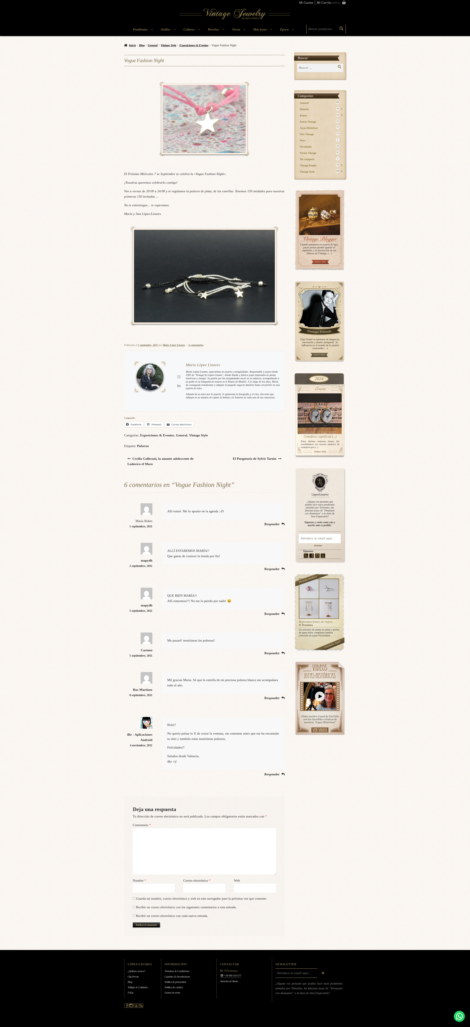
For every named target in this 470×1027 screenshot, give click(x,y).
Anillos (165, 29)
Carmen (146, 650)
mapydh (146, 560)
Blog (142, 45)
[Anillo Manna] (329, 589)
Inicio (132, 45)
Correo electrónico (197, 880)
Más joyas (260, 29)
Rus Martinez (142, 690)
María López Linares (174, 345)
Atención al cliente (229, 981)
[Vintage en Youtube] (323, 556)
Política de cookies (173, 987)
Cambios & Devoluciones (177, 976)
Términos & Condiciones (176, 971)
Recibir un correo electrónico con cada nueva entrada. (172, 916)
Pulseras (143, 446)
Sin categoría (319, 159)
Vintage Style (168, 45)
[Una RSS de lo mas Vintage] (306, 556)
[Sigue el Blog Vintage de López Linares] (141, 1006)
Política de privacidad (175, 981)
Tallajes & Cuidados (138, 987)
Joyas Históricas (319, 127)
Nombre (139, 880)
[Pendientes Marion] (309, 608)
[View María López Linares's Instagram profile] (179, 377)
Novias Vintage (319, 152)
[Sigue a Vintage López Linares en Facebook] (126, 1006)
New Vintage (319, 134)
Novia (236, 29)
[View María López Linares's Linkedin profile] (179, 386)
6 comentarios (196, 345)
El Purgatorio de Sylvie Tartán (254, 458)
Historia (321, 109)
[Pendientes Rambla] (329, 608)
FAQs (130, 992)
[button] (459, 1016)
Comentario (142, 825)
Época (284, 29)
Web (237, 880)
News (319, 140)
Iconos (321, 115)
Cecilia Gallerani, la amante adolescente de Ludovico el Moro (160, 461)
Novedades (319, 146)
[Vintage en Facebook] (311, 556)
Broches (213, 29)
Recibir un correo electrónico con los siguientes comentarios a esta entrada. (186, 907)
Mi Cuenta (306, 2)
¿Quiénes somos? (136, 971)
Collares (189, 29)
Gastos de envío (172, 992)
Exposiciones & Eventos (193, 45)
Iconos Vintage (319, 121)
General (153, 45)
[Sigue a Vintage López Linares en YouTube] (136, 1006)
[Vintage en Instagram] (317, 556)
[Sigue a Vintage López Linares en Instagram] (131, 1006)
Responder (272, 524)
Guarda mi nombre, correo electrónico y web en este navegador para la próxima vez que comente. (201, 898)
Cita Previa (133, 976)
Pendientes (140, 29)
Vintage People (321, 165)
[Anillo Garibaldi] (309, 589)
